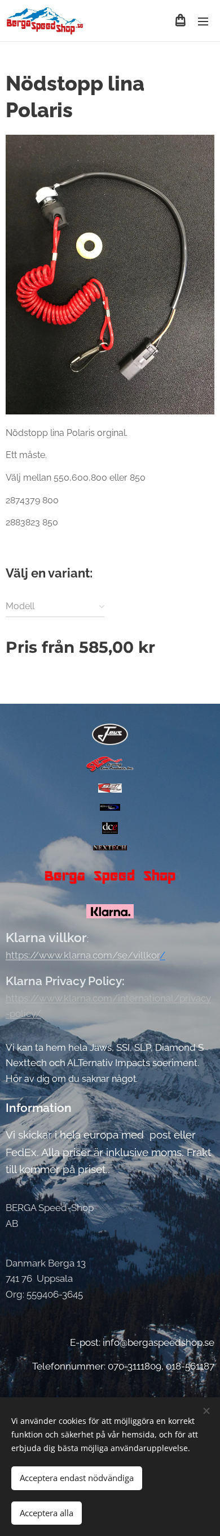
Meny (203, 21)
